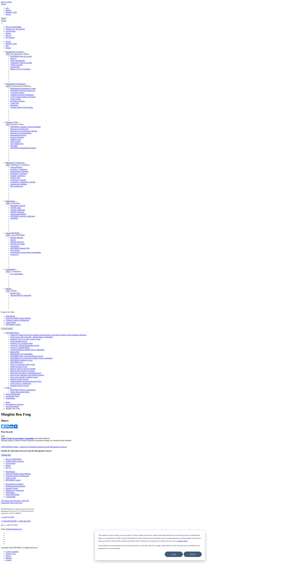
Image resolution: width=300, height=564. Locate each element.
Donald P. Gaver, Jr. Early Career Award (25, 339)
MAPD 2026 (15, 178)
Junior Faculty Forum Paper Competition (17, 438)
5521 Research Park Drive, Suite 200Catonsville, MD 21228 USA (15, 502)
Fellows (13, 58)
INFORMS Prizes (12, 333)
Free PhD (13, 146)
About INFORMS (13, 233)
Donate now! (6, 455)
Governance (14, 246)
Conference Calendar (18, 180)
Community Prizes (12, 396)
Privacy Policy (183, 541)
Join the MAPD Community (20, 295)
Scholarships (15, 67)
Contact (8, 560)
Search (8, 41)
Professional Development (16, 84)
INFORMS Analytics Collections (22, 216)
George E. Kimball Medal (20, 348)
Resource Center (12, 122)
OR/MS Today (15, 208)
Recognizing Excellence (15, 52)
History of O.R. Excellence (20, 69)
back (8, 54)
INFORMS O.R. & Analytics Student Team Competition (31, 358)
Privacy (8, 556)
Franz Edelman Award (18, 341)
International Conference (19, 171)
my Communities (16, 274)
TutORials (14, 218)
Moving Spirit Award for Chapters (23, 369)
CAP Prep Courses (17, 93)
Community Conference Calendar (22, 182)
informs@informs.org (14, 529)
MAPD (9, 289)
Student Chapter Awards (19, 379)
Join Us (8, 35)
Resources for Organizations (20, 133)
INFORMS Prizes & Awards (21, 56)
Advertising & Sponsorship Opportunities (25, 252)
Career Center (15, 99)
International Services (18, 135)
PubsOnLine (10, 316)
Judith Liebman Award (18, 367)
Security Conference (17, 176)
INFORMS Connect (13, 324)
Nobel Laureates (16, 65)
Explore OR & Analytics (15, 461)
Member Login (11, 12)
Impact (8, 33)
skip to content (6, 2)
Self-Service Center (17, 244)
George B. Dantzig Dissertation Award (24, 345)
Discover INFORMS (13, 27)
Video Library (15, 142)
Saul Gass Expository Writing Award (24, 377)
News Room (15, 250)
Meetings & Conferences (15, 163)
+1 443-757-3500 (7, 517)
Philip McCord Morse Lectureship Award (25, 373)
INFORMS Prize (16, 362)
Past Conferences (16, 186)
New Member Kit (16, 144)
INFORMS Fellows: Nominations (23, 390)
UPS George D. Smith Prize (20, 383)
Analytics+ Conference (18, 169)
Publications (10, 201)
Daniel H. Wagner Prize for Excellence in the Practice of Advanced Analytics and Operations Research (48, 335)
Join (7, 8)
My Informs (10, 37)
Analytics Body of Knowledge (21, 107)
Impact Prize (15, 352)
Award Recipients (12, 406)
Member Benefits (16, 238)
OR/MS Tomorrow (17, 212)
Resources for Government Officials (23, 131)
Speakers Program (17, 137)
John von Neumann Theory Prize (22, 364)
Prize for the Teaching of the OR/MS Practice (27, 375)
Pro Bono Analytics (17, 101)
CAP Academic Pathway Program (23, 97)
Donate (8, 10)
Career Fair (14, 103)
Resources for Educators (19, 129)
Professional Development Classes (23, 88)
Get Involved (10, 31)
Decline (192, 554)
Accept (173, 554)
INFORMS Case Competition (21, 354)
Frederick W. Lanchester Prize (21, 343)
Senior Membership (17, 61)
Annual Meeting (16, 167)
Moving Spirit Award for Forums (22, 371)
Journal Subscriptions (18, 214)
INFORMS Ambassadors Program (23, 148)
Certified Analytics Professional (22, 95)
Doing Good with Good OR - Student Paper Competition (31, 337)
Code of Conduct (12, 552)
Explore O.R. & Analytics (15, 29)
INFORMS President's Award (21, 360)
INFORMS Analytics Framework (22, 91)
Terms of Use (11, 554)
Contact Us (14, 255)
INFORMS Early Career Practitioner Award (26, 356)
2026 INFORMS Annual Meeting (18, 318)
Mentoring (14, 105)
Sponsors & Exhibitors (18, 184)
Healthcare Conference (18, 174)
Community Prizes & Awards (21, 63)
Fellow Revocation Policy (20, 392)
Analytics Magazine (17, 210)
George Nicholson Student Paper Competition (27, 350)
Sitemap (9, 558)
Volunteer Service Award (19, 386)
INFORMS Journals (17, 206)
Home (8, 402)
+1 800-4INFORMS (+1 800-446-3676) (16, 521)
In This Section (7, 329)
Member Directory (17, 242)
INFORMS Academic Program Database (25, 127)
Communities (11, 269)
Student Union (15, 139)
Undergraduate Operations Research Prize (25, 381)
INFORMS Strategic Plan (19, 248)
